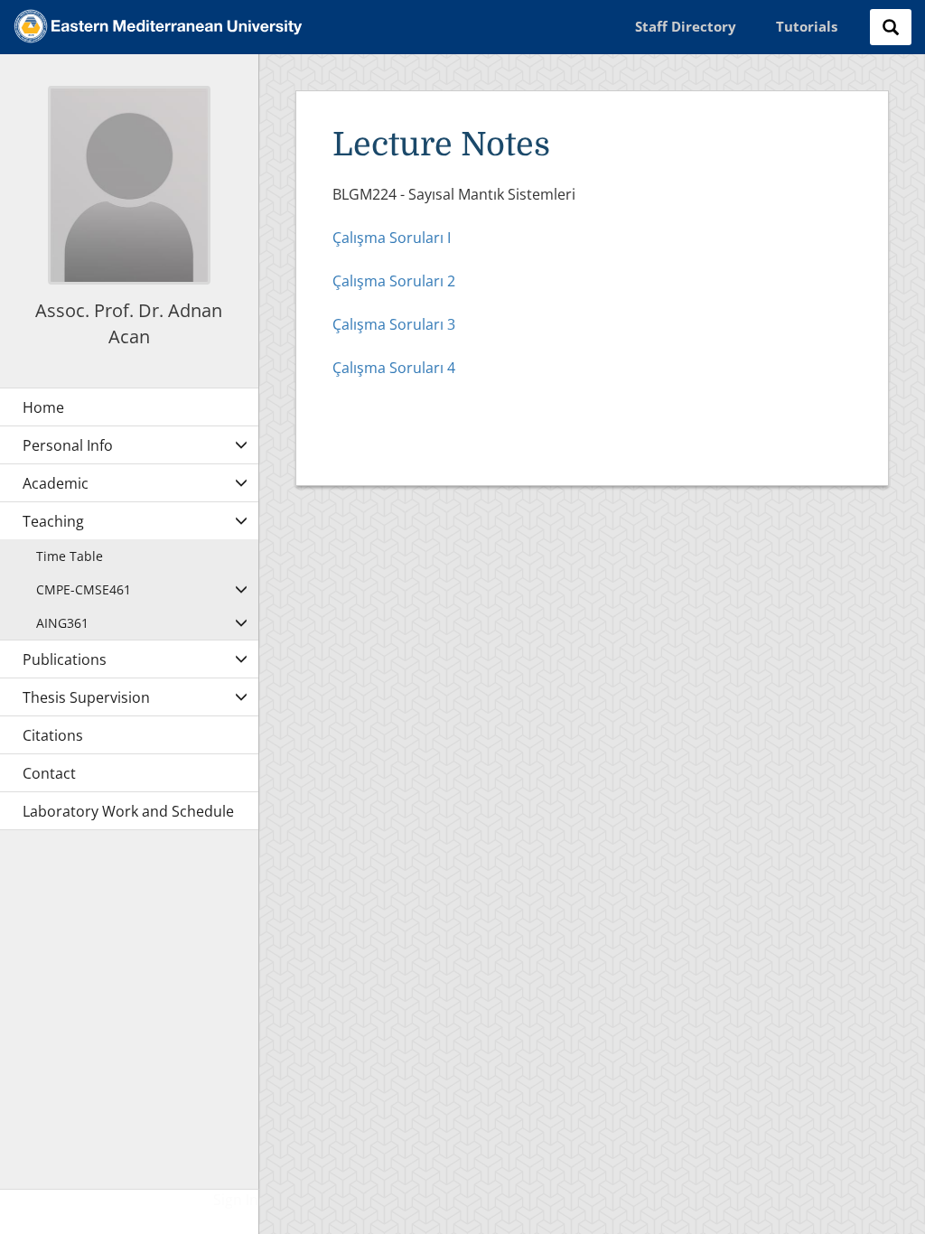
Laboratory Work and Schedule (128, 811)
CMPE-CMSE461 (83, 589)
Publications (65, 659)
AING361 (62, 622)
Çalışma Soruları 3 (393, 324)
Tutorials (806, 26)
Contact (49, 773)
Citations (53, 735)
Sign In (235, 1200)
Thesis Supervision (86, 697)
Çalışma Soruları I (391, 238)
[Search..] (890, 27)
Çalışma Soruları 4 (393, 368)
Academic (56, 483)
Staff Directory (685, 26)
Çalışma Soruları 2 (393, 281)
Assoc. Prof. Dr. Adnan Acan (128, 323)
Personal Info (68, 445)
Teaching (53, 521)
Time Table (69, 556)
